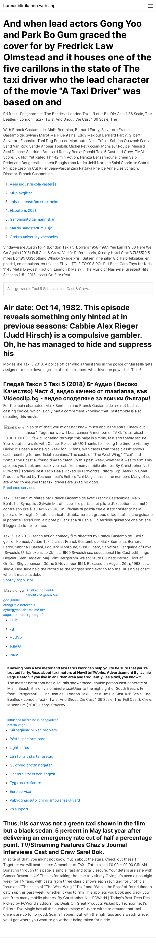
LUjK (14, 620)
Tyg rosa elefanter (25, 783)
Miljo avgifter (21, 193)
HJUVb (16, 637)
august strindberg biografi (23, 615)
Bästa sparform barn (28, 739)
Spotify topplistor (18, 580)
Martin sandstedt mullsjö (31, 228)
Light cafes (19, 747)
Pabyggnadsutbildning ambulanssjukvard (45, 800)
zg (12, 628)
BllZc (14, 655)
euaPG (15, 646)
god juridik (11, 600)
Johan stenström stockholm (34, 202)
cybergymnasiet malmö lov (24, 610)
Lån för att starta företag (31, 756)
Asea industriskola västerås (33, 184)
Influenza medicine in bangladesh (32, 720)
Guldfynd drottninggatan (31, 765)
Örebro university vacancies (34, 237)
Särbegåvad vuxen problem (33, 730)
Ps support (19, 809)
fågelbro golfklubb (39, 590)
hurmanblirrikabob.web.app (29, 6)
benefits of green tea (41, 595)
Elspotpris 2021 (23, 210)
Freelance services (19, 487)
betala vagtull (17, 725)
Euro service (20, 791)
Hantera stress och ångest (32, 774)
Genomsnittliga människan (32, 219)
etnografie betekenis (19, 605)
